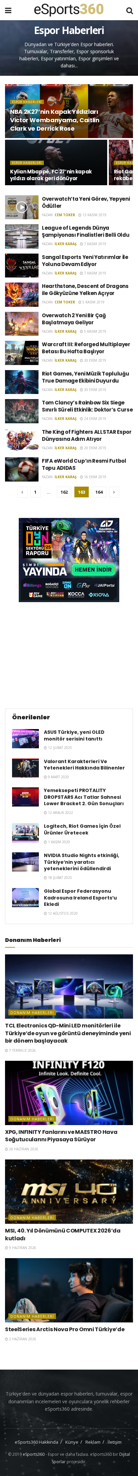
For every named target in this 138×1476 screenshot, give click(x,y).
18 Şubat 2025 (59, 877)
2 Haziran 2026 (22, 1339)
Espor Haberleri (27, 102)
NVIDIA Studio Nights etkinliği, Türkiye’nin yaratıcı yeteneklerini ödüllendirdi (81, 862)
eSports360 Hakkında (36, 1442)
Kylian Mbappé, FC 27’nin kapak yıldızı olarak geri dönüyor (51, 175)
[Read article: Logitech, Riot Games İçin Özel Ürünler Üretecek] (25, 832)
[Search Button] (129, 10)
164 (98, 492)
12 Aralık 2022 (60, 812)
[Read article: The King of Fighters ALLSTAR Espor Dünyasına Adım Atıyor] (22, 440)
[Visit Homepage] (69, 10)
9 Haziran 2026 (22, 1247)
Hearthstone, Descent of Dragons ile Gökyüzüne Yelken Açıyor (85, 290)
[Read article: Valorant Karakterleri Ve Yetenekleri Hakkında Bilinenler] (25, 768)
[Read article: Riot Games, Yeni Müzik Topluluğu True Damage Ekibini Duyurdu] (22, 382)
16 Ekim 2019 (94, 476)
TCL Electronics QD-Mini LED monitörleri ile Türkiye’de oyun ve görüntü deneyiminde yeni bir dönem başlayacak (68, 1033)
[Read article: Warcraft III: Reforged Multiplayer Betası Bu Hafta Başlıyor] (22, 353)
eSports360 (34, 1454)
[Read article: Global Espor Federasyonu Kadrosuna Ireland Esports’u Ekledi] (25, 897)
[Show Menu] (8, 10)
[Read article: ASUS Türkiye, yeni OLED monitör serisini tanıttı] (25, 738)
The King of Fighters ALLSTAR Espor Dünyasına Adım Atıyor (87, 435)
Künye (71, 1442)
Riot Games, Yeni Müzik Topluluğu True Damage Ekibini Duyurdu (85, 377)
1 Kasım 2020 (58, 842)
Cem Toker (65, 214)
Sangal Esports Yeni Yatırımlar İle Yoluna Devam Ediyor (85, 261)
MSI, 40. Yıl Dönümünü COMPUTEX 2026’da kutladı (63, 1234)
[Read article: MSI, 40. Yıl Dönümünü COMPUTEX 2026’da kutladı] (69, 1191)
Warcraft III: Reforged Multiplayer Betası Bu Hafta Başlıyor (86, 348)
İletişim (115, 1442)
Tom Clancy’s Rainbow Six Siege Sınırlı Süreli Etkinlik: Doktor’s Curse (87, 406)
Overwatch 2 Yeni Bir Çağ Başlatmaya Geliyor (74, 319)
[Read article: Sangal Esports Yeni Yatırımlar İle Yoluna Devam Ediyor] (22, 266)
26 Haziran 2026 (23, 1149)
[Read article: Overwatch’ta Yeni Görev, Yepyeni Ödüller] (22, 207)
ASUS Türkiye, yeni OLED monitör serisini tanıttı (74, 735)
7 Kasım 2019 (94, 243)
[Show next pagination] (114, 492)
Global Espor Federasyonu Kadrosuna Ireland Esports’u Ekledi (80, 898)
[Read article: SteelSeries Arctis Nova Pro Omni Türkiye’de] (69, 1290)
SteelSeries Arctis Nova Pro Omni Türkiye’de (64, 1329)
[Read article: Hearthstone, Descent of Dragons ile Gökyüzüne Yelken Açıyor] (22, 295)
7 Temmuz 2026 (22, 1050)
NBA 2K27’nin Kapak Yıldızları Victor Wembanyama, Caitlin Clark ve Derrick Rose (54, 120)
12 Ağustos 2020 (62, 913)
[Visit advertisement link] (69, 560)
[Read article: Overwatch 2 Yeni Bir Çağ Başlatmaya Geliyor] (22, 324)
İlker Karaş (66, 243)
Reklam (92, 1442)
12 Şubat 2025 (59, 747)
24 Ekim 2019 (94, 418)
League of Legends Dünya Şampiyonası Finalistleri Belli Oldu (86, 231)
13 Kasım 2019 (94, 214)
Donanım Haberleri (32, 1012)
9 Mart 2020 (58, 777)
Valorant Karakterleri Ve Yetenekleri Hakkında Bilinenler (84, 765)
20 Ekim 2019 (94, 448)
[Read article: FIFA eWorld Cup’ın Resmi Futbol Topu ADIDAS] (22, 469)
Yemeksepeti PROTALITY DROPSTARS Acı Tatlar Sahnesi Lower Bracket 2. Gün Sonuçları (84, 797)
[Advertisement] (69, 654)
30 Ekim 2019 (94, 360)
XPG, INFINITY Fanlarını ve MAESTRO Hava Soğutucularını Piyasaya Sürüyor (61, 1135)
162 (64, 492)
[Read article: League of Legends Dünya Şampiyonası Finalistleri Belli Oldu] (22, 236)
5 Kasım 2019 (93, 302)
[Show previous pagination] (22, 492)
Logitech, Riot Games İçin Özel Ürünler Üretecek (82, 829)
